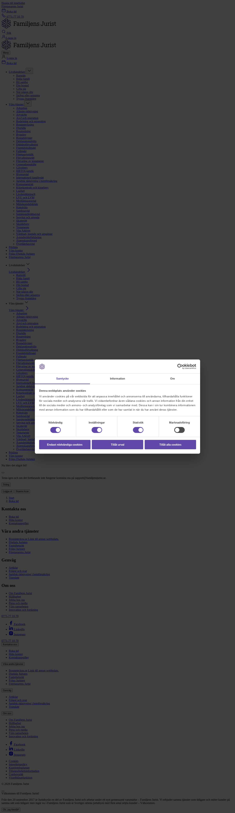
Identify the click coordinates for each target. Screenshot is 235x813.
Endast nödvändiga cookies (64, 444)
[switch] (97, 430)
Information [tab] (117, 378)
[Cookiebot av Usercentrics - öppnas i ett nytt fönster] (180, 366)
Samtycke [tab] (62, 378)
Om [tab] (172, 378)
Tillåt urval (117, 444)
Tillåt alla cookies (170, 444)
